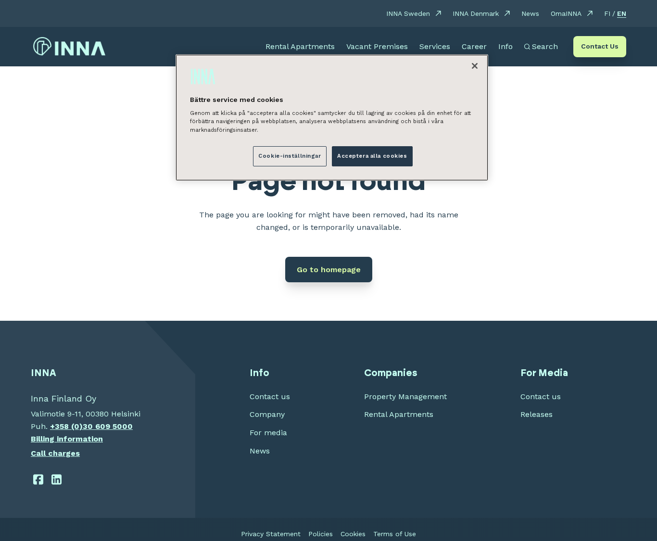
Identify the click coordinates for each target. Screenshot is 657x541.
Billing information (67, 438)
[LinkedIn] (57, 479)
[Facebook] (38, 479)
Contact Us (600, 46)
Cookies (353, 534)
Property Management (405, 396)
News (530, 13)
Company (267, 414)
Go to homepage (329, 269)
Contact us (270, 396)
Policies (320, 534)
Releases (536, 414)
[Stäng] (474, 65)
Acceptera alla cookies (372, 155)
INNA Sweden (408, 13)
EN (621, 13)
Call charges (55, 453)
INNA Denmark (476, 13)
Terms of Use (394, 534)
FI (607, 13)
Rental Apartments (398, 414)
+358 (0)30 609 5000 (91, 426)
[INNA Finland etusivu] (69, 46)
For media (268, 432)
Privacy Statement (271, 534)
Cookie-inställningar (289, 155)
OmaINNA (566, 13)
